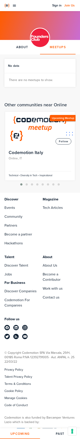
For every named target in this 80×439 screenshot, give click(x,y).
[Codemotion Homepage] (7, 6)
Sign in (57, 5)
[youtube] (25, 336)
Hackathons (13, 243)
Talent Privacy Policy (18, 377)
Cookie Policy (13, 391)
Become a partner (18, 234)
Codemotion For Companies (17, 302)
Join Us (69, 5)
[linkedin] (16, 327)
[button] (21, 184)
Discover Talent (16, 265)
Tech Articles (53, 207)
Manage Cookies (15, 398)
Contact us (51, 297)
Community (13, 216)
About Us (50, 265)
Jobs (8, 274)
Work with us (52, 288)
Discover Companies (20, 291)
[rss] (16, 336)
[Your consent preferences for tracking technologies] (72, 431)
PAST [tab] (60, 433)
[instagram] (25, 327)
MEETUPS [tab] (58, 47)
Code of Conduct (16, 405)
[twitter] (7, 336)
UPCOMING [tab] (20, 433)
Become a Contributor (51, 277)
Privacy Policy (13, 370)
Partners (10, 225)
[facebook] (7, 327)
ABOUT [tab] (22, 47)
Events (9, 207)
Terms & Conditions (17, 384)
